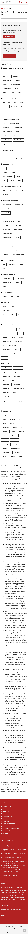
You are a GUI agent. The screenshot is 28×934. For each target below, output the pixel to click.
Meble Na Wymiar (7, 111)
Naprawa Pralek (6, 127)
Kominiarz (17, 111)
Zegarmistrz (5, 329)
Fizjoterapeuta (17, 452)
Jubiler (4, 380)
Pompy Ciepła (14, 106)
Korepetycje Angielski (19, 158)
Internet (4, 286)
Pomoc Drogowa (17, 208)
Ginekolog (21, 431)
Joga (12, 296)
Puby (4, 180)
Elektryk (21, 337)
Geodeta (4, 115)
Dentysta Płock (7, 806)
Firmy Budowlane (18, 139)
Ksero (4, 345)
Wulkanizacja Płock (8, 826)
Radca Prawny (6, 76)
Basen (18, 296)
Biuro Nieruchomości (15, 84)
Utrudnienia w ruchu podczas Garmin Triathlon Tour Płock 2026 (15, 854)
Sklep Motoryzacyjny (7, 237)
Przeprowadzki (6, 208)
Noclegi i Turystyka (8, 260)
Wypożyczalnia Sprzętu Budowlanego (11, 119)
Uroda (5, 302)
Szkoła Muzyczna (6, 158)
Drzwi (21, 115)
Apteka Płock (6, 809)
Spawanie (5, 106)
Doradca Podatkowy (7, 80)
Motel (4, 268)
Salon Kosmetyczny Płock (9, 823)
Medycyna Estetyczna (7, 310)
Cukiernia (18, 176)
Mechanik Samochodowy (8, 221)
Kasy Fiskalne (16, 76)
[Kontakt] (21, 2)
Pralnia (20, 333)
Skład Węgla (17, 384)
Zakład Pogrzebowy (7, 349)
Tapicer (13, 329)
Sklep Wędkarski (18, 367)
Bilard (17, 190)
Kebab (19, 180)
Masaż (22, 427)
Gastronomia (6, 164)
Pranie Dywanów (6, 353)
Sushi (4, 168)
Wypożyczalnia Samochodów (9, 217)
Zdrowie (5, 411)
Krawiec (17, 349)
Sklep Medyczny (6, 388)
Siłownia (5, 296)
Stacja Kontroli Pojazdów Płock (11, 828)
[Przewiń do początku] (24, 930)
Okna (22, 106)
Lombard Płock (6, 811)
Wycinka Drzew (6, 102)
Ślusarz (20, 329)
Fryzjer (19, 314)
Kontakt (3, 910)
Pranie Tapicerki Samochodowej (10, 250)
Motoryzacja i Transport (10, 200)
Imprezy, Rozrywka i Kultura (11, 186)
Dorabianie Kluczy (7, 341)
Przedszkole (12, 154)
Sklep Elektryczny (18, 401)
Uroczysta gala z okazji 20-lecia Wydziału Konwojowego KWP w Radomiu (13, 870)
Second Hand (6, 392)
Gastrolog (5, 435)
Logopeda (5, 431)
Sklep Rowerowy (17, 372)
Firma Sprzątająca (13, 345)
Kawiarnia (13, 172)
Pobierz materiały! (9, 56)
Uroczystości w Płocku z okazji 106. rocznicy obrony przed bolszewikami (14, 874)
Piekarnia (5, 172)
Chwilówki (18, 80)
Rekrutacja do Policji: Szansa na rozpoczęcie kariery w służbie (14, 845)
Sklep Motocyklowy (19, 204)
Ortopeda (12, 419)
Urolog (4, 415)
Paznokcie (18, 310)
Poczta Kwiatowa (6, 376)
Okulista (4, 423)
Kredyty (20, 92)
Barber (12, 314)
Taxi (19, 221)
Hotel (4, 264)
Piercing (12, 306)
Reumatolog (14, 439)
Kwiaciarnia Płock (7, 814)
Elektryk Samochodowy (8, 246)
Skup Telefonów (6, 396)
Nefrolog (15, 427)
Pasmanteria (17, 376)
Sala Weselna (5, 194)
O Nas (13, 926)
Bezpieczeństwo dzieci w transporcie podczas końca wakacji (14, 850)
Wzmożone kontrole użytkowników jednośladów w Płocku (12, 858)
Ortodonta (5, 448)
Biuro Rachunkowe (7, 88)
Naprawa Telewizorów (14, 123)
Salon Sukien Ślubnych (19, 388)
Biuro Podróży (12, 264)
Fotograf (4, 357)
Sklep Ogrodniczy (6, 144)
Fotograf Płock (6, 818)
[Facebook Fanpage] (19, 2)
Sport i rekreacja (8, 292)
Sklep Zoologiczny (6, 367)
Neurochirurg (6, 427)
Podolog (4, 419)
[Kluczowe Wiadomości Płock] (6, 2)
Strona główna (4, 8)
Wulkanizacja (5, 254)
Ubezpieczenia (17, 72)
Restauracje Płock (7, 830)
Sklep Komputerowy (7, 282)
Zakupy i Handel (7, 364)
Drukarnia (18, 282)
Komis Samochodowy (7, 241)
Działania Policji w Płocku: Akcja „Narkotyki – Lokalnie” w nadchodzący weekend (14, 866)
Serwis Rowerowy (18, 229)
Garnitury (12, 380)
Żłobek (4, 154)
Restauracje (11, 180)
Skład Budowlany (6, 139)
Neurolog (12, 423)
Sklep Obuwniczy (6, 401)
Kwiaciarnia (13, 405)
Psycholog (14, 444)
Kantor (4, 92)
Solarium (5, 306)
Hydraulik (13, 337)
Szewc (4, 333)
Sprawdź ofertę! (9, 36)
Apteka (20, 456)
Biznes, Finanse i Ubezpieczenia (12, 68)
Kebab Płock (6, 833)
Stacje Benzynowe (7, 204)
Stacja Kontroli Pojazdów (18, 254)
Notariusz (12, 92)
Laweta (17, 237)
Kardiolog (13, 431)
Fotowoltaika (13, 115)
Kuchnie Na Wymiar (7, 131)
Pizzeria (19, 168)
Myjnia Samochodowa (7, 233)
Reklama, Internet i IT (9, 274)
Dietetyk (4, 456)
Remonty (18, 131)
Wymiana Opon (6, 229)
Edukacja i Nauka (8, 150)
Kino (23, 190)
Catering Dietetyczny (7, 176)
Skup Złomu (12, 333)
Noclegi (21, 264)
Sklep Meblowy (6, 135)
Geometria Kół (6, 212)
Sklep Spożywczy (6, 384)
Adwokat (5, 84)
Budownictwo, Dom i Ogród (11, 98)
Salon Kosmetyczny (7, 319)
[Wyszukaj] (23, 2)
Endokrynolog (14, 435)
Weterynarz (16, 353)
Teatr (4, 190)
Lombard (5, 405)
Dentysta (12, 456)
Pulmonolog (5, 444)
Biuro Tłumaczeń (18, 341)
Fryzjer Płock (6, 821)
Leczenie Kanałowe (15, 448)
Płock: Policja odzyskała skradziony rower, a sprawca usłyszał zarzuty (14, 862)
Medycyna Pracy (6, 452)
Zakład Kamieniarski (17, 135)
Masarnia (11, 168)
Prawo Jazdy (5, 225)
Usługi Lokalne (7, 325)
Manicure (5, 314)
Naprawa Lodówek (18, 127)
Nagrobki (5, 337)
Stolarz (4, 123)
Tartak (15, 102)
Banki (16, 88)
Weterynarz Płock (7, 816)
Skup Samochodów (16, 225)
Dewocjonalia (17, 396)
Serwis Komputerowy (7, 278)
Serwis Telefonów (20, 278)
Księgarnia (15, 392)
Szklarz (21, 102)
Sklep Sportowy (6, 372)
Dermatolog (5, 439)
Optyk (20, 419)
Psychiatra (21, 415)
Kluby (10, 190)
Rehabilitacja (12, 415)
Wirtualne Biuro (6, 72)
